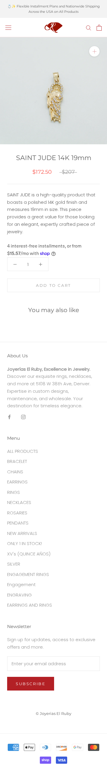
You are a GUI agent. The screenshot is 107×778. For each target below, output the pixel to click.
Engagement (21, 584)
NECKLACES (19, 502)
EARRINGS (17, 482)
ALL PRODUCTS (22, 451)
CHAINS (15, 472)
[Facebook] (9, 416)
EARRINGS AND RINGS (29, 605)
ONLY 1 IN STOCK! (24, 543)
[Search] (88, 27)
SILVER (13, 564)
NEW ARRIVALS (22, 533)
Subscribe (30, 683)
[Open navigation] (8, 27)
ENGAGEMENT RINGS (28, 574)
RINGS (13, 492)
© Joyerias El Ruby (53, 713)
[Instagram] (23, 416)
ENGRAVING (19, 595)
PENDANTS (18, 523)
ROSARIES (17, 513)
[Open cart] (99, 28)
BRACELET (17, 461)
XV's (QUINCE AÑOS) (29, 554)
